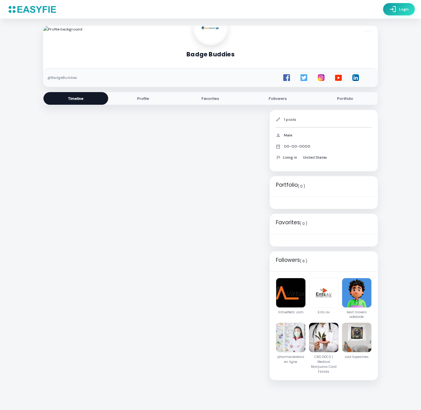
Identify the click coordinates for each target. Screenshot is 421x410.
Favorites (210, 98)
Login (399, 9)
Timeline (76, 98)
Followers (278, 98)
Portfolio (345, 98)
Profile (143, 98)
